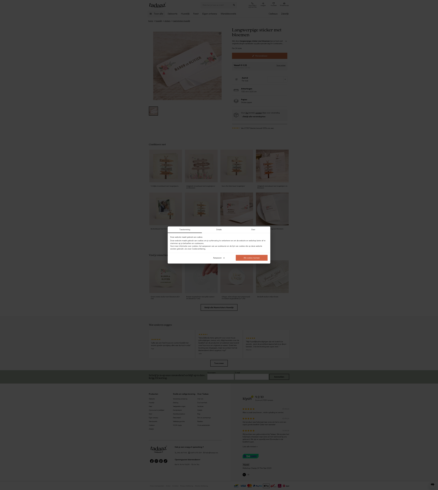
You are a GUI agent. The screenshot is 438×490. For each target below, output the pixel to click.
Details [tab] (219, 229)
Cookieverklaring (198, 249)
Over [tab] (253, 229)
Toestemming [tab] (184, 229)
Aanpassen (217, 258)
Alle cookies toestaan (252, 258)
